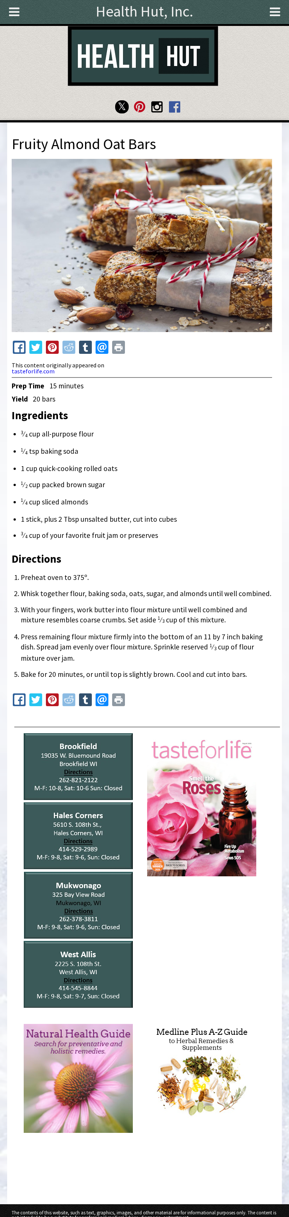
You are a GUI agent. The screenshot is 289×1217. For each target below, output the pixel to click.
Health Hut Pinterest (139, 106)
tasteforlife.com (33, 371)
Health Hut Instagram (157, 106)
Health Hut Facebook (174, 106)
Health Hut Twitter (121, 106)
